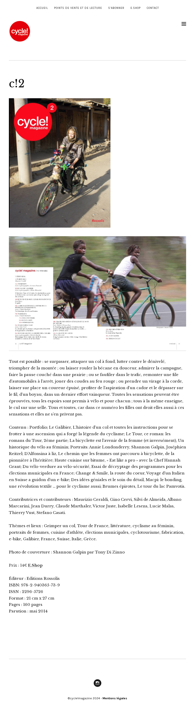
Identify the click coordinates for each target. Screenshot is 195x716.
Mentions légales (115, 698)
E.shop (136, 8)
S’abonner (116, 8)
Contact (153, 8)
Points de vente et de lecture (78, 8)
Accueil (42, 8)
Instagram (97, 686)
